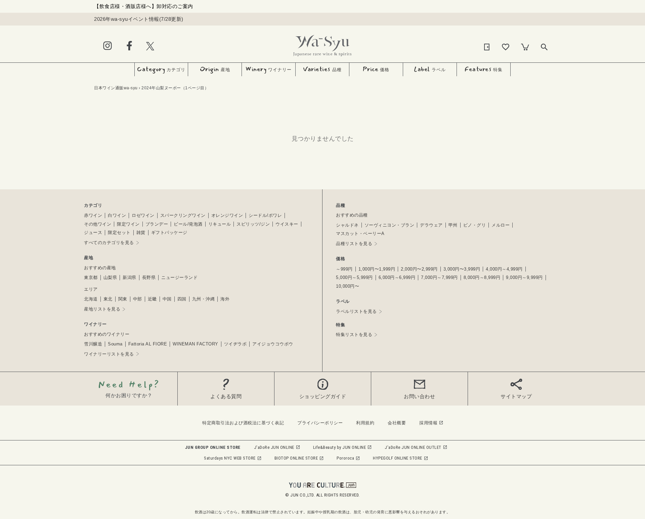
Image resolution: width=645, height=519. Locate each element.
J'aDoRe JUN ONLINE (274, 447)
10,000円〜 (347, 286)
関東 (122, 298)
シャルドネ (347, 225)
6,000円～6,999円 (397, 277)
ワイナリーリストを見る (109, 354)
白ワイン (117, 215)
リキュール (219, 224)
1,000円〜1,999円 (376, 269)
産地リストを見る (102, 309)
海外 (224, 298)
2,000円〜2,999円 (419, 269)
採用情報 (428, 422)
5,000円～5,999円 (354, 277)
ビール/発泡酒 (188, 224)
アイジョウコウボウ (272, 343)
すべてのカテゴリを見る (109, 242)
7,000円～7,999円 (439, 277)
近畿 (152, 298)
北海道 (91, 298)
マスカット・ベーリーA (360, 233)
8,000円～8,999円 (482, 277)
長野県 (149, 277)
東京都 (91, 277)
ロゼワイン (143, 215)
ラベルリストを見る (356, 311)
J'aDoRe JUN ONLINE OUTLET (413, 447)
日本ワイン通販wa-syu (116, 88)
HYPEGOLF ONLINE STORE (397, 458)
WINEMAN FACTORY (195, 343)
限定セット (119, 232)
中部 (137, 298)
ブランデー (156, 224)
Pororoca (345, 458)
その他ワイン (97, 224)
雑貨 (140, 232)
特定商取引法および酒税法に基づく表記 (243, 422)
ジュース (93, 232)
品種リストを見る (354, 243)
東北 (108, 298)
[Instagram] (107, 46)
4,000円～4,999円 (504, 269)
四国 (181, 298)
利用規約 (365, 422)
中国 (167, 298)
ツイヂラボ (235, 343)
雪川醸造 (93, 343)
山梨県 (110, 277)
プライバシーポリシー (320, 422)
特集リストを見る (354, 334)
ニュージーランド (179, 277)
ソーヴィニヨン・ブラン (389, 225)
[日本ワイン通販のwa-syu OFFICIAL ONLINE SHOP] (322, 44)
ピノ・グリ (474, 225)
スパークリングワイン (183, 215)
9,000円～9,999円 (524, 277)
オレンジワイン (227, 215)
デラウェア (431, 225)
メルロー (500, 225)
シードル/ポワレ (265, 215)
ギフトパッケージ (169, 232)
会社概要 (397, 422)
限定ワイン (128, 224)
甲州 (453, 225)
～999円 (344, 269)
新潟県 (129, 277)
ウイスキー (286, 224)
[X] (150, 46)
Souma (115, 343)
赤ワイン (93, 215)
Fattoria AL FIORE (147, 343)
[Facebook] (129, 46)
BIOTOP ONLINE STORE (296, 458)
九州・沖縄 (203, 298)
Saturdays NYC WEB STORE (230, 458)
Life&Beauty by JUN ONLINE (339, 447)
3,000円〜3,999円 (461, 269)
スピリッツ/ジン (253, 224)
